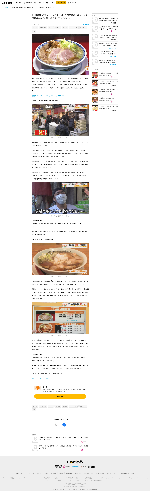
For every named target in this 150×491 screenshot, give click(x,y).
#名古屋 (65, 27)
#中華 (34, 31)
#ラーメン (57, 27)
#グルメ (51, 27)
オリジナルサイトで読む (40, 378)
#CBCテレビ (83, 27)
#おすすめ (35, 27)
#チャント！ (43, 27)
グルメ (6, 7)
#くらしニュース (74, 27)
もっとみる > (115, 69)
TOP (2, 7)
